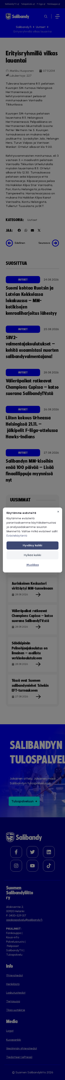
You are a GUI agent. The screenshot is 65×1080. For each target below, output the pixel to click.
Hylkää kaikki (32, 555)
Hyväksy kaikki (32, 545)
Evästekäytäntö (16, 535)
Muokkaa (32, 565)
